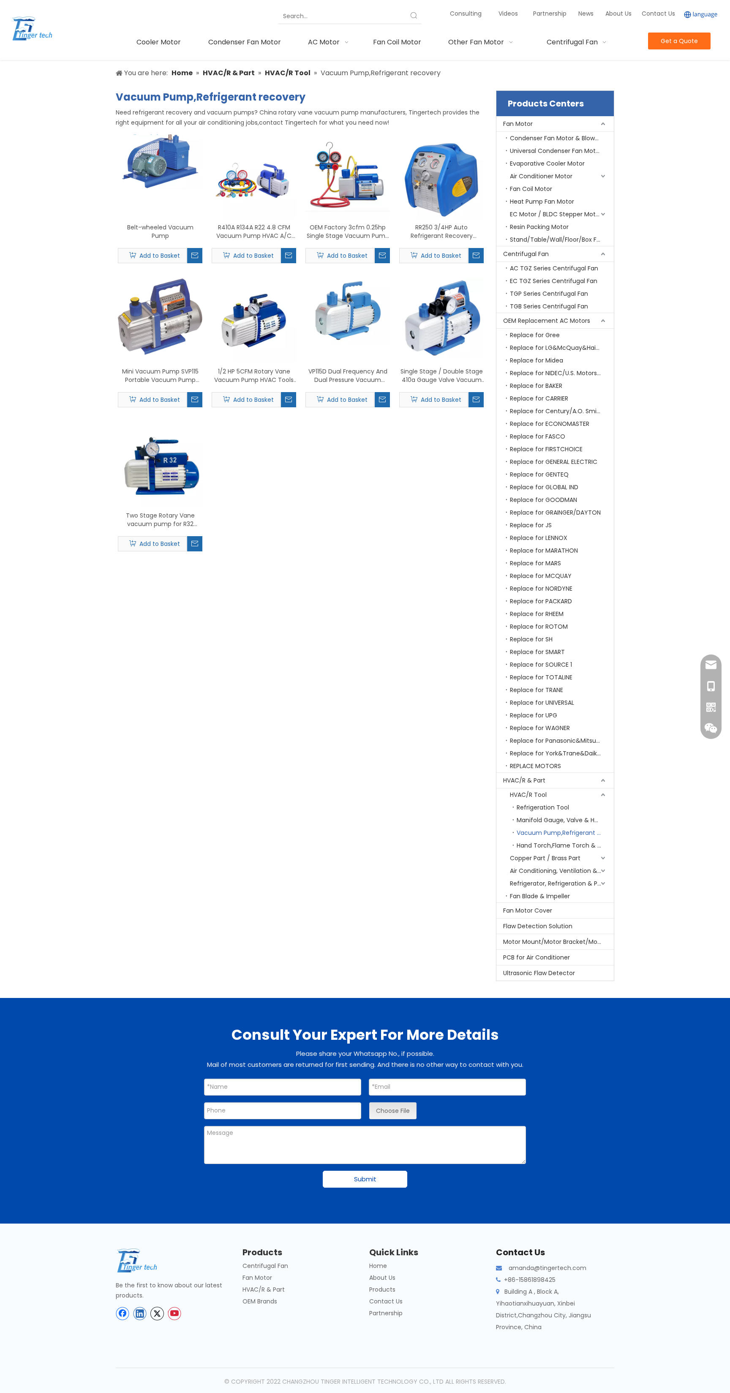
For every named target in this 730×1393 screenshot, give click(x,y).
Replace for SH (531, 639)
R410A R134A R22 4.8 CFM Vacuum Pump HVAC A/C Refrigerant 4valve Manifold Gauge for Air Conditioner (254, 231)
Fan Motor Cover (527, 910)
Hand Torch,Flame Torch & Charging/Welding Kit (565, 845)
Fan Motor (518, 124)
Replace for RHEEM (537, 614)
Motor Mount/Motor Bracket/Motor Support (558, 942)
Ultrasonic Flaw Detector (539, 973)
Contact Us (658, 13)
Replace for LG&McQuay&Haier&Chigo (562, 347)
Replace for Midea (536, 360)
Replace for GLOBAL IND (544, 487)
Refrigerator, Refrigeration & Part (558, 883)
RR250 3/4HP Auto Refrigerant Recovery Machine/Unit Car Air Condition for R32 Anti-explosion (441, 231)
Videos (508, 13)
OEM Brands (259, 1301)
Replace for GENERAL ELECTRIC (553, 462)
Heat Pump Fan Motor (542, 201)
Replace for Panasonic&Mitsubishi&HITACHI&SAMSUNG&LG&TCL (562, 740)
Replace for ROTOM (539, 626)
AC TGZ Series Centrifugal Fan (554, 268)
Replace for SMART (537, 652)
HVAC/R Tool (528, 795)
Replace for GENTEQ (539, 474)
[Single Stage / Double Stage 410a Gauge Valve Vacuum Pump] (441, 317)
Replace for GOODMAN (543, 500)
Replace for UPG (533, 715)
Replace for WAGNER (540, 728)
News (586, 13)
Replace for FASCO (537, 436)
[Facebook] (122, 1313)
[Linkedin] (140, 1313)
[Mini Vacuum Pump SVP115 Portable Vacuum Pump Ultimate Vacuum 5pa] (160, 316)
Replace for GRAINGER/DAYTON (555, 512)
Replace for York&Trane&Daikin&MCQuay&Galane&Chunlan (562, 753)
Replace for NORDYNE (541, 588)
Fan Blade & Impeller (540, 896)
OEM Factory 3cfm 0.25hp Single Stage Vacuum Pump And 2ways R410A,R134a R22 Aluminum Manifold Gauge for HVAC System (348, 231)
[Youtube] (174, 1313)
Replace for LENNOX (538, 538)
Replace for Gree (535, 335)
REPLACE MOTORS (535, 766)
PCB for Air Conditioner (536, 957)
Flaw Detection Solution (537, 926)
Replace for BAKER (536, 386)
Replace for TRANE (536, 690)
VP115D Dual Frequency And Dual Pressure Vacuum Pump (347, 375)
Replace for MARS (535, 563)
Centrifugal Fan (526, 254)
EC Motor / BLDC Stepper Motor (556, 214)
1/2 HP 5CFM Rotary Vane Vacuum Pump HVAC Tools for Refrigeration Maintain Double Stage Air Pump (254, 375)
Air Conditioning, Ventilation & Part (560, 871)
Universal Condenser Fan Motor (556, 151)
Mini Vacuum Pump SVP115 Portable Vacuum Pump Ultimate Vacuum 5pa (160, 375)
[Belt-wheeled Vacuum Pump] (160, 161)
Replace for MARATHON (544, 550)
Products (382, 1289)
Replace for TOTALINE (541, 677)
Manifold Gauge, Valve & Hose (561, 820)
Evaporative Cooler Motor (547, 163)
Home (378, 1266)
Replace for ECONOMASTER (549, 424)
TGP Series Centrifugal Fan (549, 293)
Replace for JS (531, 525)
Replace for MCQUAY (541, 576)
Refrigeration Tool (543, 807)
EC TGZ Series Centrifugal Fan (553, 281)
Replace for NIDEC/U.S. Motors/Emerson (562, 373)
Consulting (466, 13)
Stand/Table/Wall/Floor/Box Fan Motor (562, 239)
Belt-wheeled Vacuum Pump (160, 231)
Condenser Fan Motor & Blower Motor (562, 138)
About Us (618, 13)
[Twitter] (157, 1313)
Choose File (393, 1111)
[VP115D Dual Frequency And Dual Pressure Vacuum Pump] (347, 311)
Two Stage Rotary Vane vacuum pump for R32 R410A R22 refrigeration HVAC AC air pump (160, 519)
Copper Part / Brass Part (545, 858)
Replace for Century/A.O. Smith (556, 411)
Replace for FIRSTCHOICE (546, 449)
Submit (365, 1179)
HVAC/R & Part (524, 780)
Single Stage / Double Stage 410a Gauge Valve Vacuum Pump (441, 375)
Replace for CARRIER (539, 398)
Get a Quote (679, 41)
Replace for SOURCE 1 (541, 664)
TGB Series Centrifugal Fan (549, 306)
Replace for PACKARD (541, 601)
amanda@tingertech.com (547, 1268)
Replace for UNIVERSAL (542, 702)
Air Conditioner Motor (541, 176)
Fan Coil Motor (531, 189)
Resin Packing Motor (539, 227)
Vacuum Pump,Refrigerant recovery (565, 833)
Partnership (550, 13)
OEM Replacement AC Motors (546, 320)
